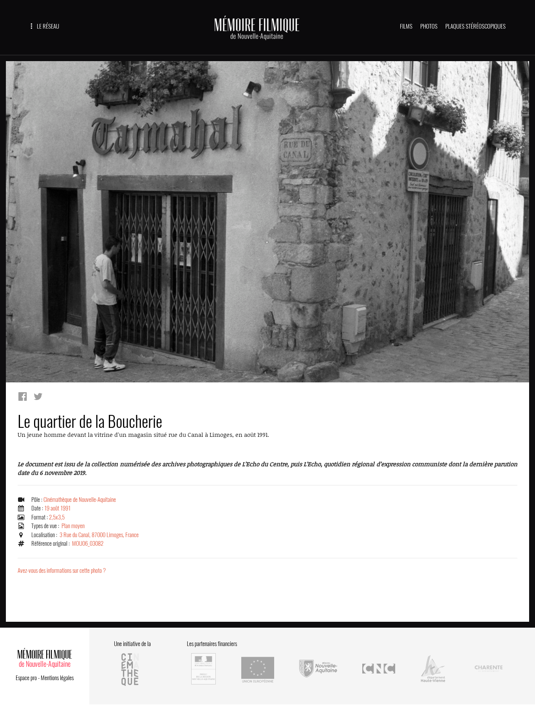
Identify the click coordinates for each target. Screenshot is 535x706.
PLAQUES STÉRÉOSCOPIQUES (475, 26)
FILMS (406, 26)
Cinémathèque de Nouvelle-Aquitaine (79, 499)
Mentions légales (57, 678)
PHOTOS (428, 26)
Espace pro (26, 678)
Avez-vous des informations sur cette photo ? (62, 570)
